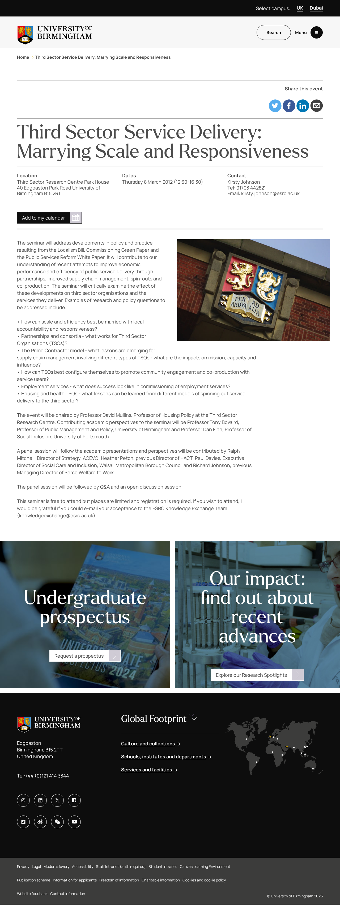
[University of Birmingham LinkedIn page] (40, 800)
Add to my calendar (43, 218)
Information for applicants (75, 879)
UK (300, 8)
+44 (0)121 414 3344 (47, 775)
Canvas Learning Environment (205, 866)
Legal (36, 866)
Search (273, 32)
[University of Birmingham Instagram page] (23, 800)
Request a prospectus (79, 656)
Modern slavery (56, 866)
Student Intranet (162, 866)
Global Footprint (154, 719)
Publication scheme (33, 879)
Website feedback (32, 893)
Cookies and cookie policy (204, 879)
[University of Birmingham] (54, 32)
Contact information (67, 893)
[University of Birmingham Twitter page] (57, 800)
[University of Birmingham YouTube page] (74, 822)
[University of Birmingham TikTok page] (23, 822)
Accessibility (82, 866)
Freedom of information (119, 879)
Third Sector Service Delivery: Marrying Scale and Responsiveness (103, 57)
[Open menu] (316, 32)
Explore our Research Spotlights (251, 675)
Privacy (23, 866)
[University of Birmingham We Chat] (57, 822)
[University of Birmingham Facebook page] (74, 800)
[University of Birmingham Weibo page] (40, 822)
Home (23, 57)
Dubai (316, 8)
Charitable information (161, 879)
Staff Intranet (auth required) (121, 866)
